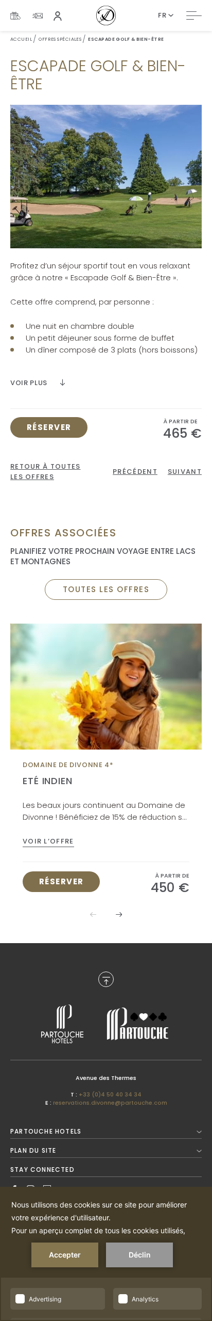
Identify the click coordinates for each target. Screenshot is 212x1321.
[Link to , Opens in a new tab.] (62, 1024)
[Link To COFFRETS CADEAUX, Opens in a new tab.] (15, 16)
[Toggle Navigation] (194, 15)
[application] (106, 1254)
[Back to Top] (106, 979)
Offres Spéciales (60, 39)
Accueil (21, 39)
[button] (119, 914)
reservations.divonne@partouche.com (110, 1103)
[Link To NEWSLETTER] (37, 16)
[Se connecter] (57, 15)
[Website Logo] (106, 15)
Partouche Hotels (45, 1131)
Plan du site (33, 1150)
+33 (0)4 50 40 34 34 (110, 1094)
